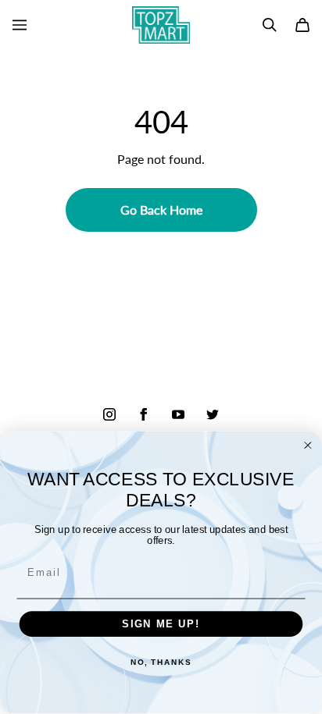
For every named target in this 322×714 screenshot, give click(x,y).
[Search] (270, 25)
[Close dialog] (308, 445)
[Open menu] (20, 25)
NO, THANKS (161, 663)
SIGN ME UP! (161, 624)
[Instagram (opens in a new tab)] (109, 414)
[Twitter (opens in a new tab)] (212, 414)
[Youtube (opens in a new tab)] (178, 414)
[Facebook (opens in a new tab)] (144, 414)
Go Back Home (161, 209)
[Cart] (302, 25)
